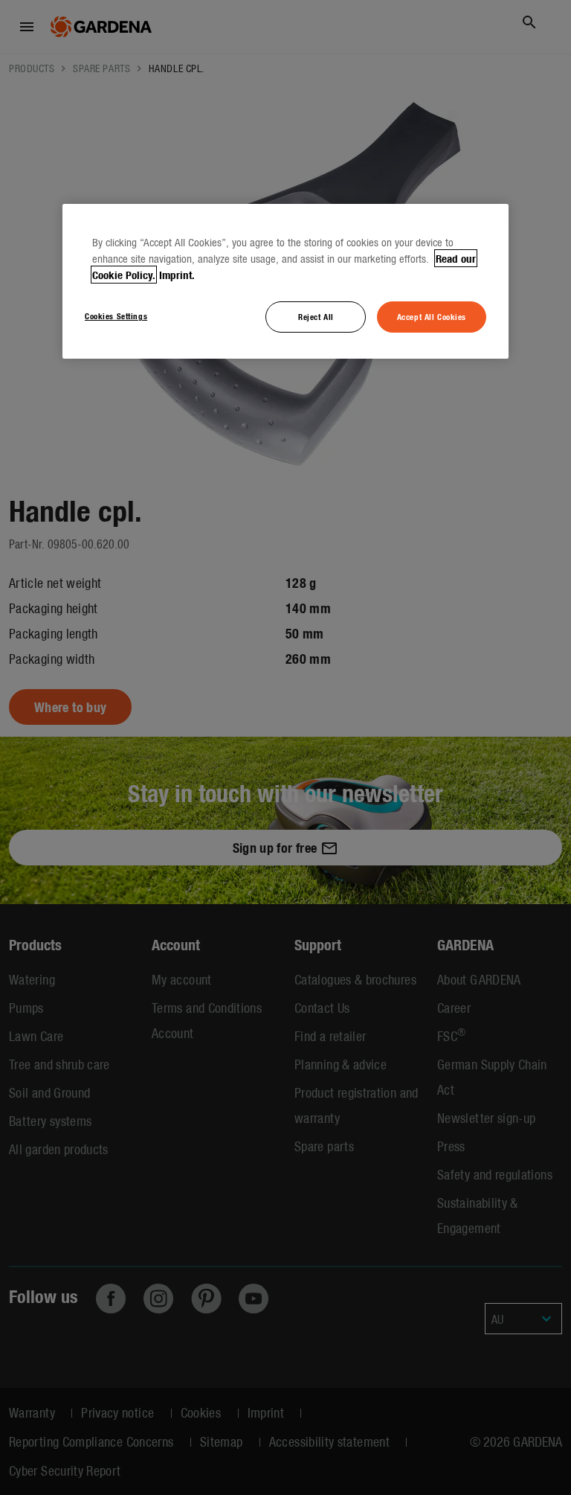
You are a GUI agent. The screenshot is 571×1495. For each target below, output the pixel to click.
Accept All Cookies (431, 316)
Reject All (316, 316)
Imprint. (177, 274)
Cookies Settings (116, 315)
